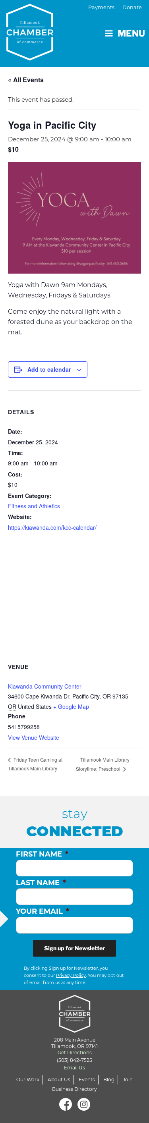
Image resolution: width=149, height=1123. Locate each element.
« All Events (26, 79)
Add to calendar (49, 369)
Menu (131, 33)
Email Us (74, 1068)
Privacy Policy (71, 975)
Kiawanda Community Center (44, 686)
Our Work (27, 1079)
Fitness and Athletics (34, 506)
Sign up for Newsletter (74, 948)
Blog (108, 1079)
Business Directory (74, 1089)
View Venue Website (33, 737)
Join (128, 1079)
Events (87, 1079)
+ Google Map (71, 706)
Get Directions (75, 1052)
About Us (59, 1079)
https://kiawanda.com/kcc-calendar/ (52, 527)
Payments (101, 7)
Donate (132, 7)
